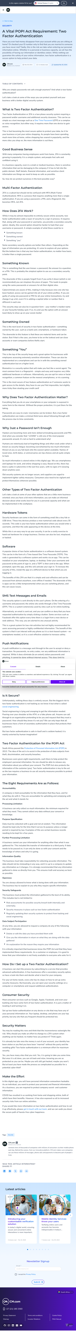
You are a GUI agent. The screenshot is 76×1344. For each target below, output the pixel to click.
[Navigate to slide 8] (48, 1249)
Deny (14, 682)
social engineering (10, 706)
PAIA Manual (56, 1319)
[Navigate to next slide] (70, 1215)
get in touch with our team (35, 1109)
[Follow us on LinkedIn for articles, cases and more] (13, 1325)
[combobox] (46, 3)
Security (7, 26)
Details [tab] (38, 666)
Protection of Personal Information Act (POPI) (44, 748)
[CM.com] (8, 10)
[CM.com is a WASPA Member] (70, 1325)
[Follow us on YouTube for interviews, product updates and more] (21, 1325)
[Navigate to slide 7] (45, 1249)
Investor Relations (34, 1319)
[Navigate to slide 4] (36, 1249)
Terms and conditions (35, 1315)
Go (64, 3)
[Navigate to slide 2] (30, 1249)
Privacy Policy (31, 1274)
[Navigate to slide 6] (42, 1249)
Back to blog (8, 21)
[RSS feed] (17, 1325)
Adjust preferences (38, 682)
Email (18, 1266)
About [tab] (63, 666)
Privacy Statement (9, 1315)
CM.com (10, 64)
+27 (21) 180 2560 (14, 1309)
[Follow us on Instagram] (9, 1325)
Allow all (62, 682)
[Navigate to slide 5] (39, 1249)
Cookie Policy (57, 1315)
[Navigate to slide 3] (33, 1249)
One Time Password (43, 120)
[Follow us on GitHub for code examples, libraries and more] (5, 1325)
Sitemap (6, 1319)
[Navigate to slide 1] (27, 1249)
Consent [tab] (13, 666)
